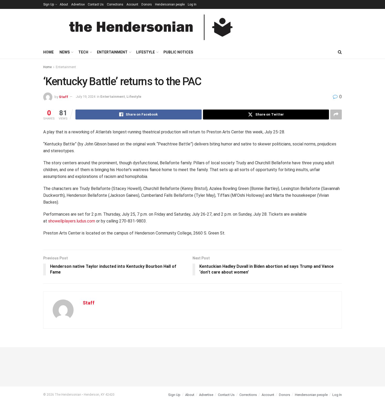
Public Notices (178, 52)
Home (48, 52)
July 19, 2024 (85, 97)
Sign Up (48, 4)
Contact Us (96, 4)
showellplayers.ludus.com (71, 221)
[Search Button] (340, 52)
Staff (63, 97)
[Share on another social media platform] (336, 114)
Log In (192, 4)
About (64, 4)
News (64, 52)
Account (132, 4)
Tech (83, 52)
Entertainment (112, 52)
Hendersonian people (170, 4)
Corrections (115, 4)
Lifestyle (145, 52)
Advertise (78, 4)
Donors (146, 4)
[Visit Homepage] (150, 27)
